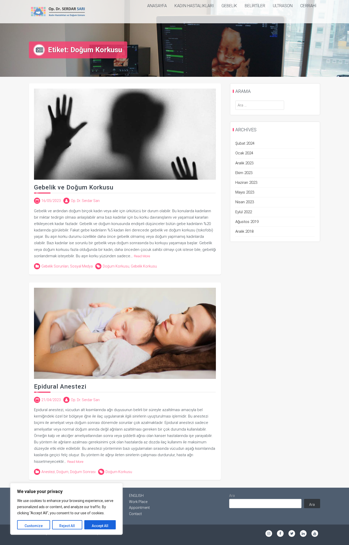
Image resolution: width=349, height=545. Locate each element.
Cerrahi (308, 5)
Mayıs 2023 (244, 192)
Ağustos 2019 (247, 221)
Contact (135, 514)
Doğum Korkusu (116, 266)
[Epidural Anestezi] (125, 333)
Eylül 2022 (243, 212)
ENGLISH (136, 496)
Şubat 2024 (244, 143)
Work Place (138, 502)
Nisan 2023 (244, 202)
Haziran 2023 (246, 182)
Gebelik (229, 5)
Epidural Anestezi (60, 386)
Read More (142, 256)
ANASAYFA (157, 5)
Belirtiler (255, 5)
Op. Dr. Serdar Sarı (85, 201)
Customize (34, 526)
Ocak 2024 (244, 153)
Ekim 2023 (243, 172)
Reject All (67, 526)
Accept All (100, 526)
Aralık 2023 (244, 163)
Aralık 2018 (244, 231)
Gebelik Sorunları (54, 266)
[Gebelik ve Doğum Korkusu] (125, 134)
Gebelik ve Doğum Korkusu (73, 187)
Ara (232, 496)
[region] (66, 509)
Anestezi (48, 472)
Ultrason (283, 5)
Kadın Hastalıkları (194, 5)
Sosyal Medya (81, 266)
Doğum (62, 472)
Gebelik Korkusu (144, 266)
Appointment (139, 508)
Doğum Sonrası (83, 472)
